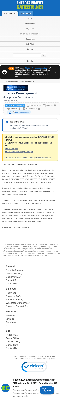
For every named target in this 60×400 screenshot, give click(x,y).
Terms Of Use (12, 338)
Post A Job (11, 293)
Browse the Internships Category (19, 151)
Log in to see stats (22, 112)
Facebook (11, 322)
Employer (11, 289)
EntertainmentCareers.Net (40, 380)
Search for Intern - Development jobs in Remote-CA (28, 157)
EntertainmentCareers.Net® (25, 390)
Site (8, 331)
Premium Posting (14, 299)
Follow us (11, 311)
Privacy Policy (13, 341)
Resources (30, 39)
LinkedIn (10, 319)
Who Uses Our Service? (18, 303)
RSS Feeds (12, 335)
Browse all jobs (11, 149)
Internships (30, 24)
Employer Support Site (17, 306)
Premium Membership (30, 34)
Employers (26, 14)
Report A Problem (14, 270)
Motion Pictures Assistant (36, 68)
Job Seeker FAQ (14, 273)
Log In (30, 61)
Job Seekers (10, 14)
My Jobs (30, 29)
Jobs (30, 18)
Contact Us (11, 283)
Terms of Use (29, 244)
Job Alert (30, 44)
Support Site (12, 280)
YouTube (10, 315)
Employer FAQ (13, 277)
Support (30, 49)
